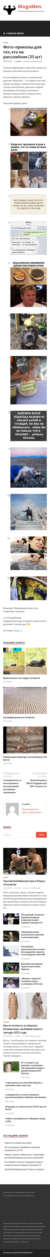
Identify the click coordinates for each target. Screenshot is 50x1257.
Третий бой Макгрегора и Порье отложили (24, 1169)
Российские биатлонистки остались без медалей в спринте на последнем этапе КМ (33, 950)
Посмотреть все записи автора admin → (32, 812)
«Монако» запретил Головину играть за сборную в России (32, 981)
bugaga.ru (17, 630)
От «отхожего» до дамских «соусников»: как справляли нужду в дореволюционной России (32, 1067)
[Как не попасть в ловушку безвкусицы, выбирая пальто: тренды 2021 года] (25, 1020)
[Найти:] (25, 835)
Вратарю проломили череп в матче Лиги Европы (32, 966)
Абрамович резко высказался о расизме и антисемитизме (32, 934)
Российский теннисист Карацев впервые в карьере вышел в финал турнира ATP (32, 918)
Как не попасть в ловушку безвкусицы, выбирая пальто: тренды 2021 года (23, 1029)
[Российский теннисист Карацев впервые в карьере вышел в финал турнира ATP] (11, 923)
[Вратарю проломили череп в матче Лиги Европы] (11, 973)
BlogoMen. (30, 6)
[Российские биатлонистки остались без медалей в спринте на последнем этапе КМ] (11, 955)
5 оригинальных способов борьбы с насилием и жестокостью (24, 1084)
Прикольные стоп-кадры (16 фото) (21, 678)
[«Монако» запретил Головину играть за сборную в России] (11, 987)
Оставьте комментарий (32, 61)
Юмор (5, 42)
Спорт (5, 877)
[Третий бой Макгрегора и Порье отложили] (25, 875)
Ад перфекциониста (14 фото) (18, 717)
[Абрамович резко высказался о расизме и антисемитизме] (11, 941)
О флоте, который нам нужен (18, 1143)
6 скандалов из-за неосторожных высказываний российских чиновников (25, 1095)
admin (18, 61)
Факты (6, 1022)
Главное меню (15, 33)
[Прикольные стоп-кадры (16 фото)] (25, 675)
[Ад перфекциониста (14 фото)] (25, 714)
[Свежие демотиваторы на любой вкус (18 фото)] (25, 754)
